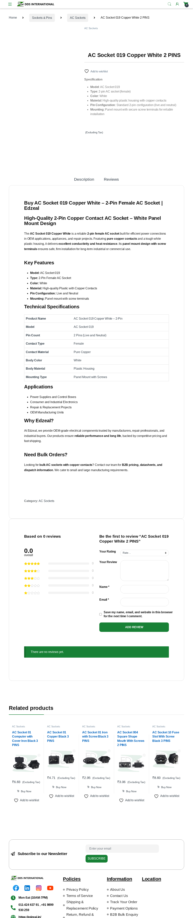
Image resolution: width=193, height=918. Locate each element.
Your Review (108, 562)
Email (104, 599)
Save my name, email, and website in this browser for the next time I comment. (138, 614)
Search (169, 4)
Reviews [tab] (111, 179)
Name (104, 586)
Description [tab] (84, 179)
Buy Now (26, 791)
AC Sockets (77, 17)
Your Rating (107, 551)
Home (13, 17)
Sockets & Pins (42, 17)
